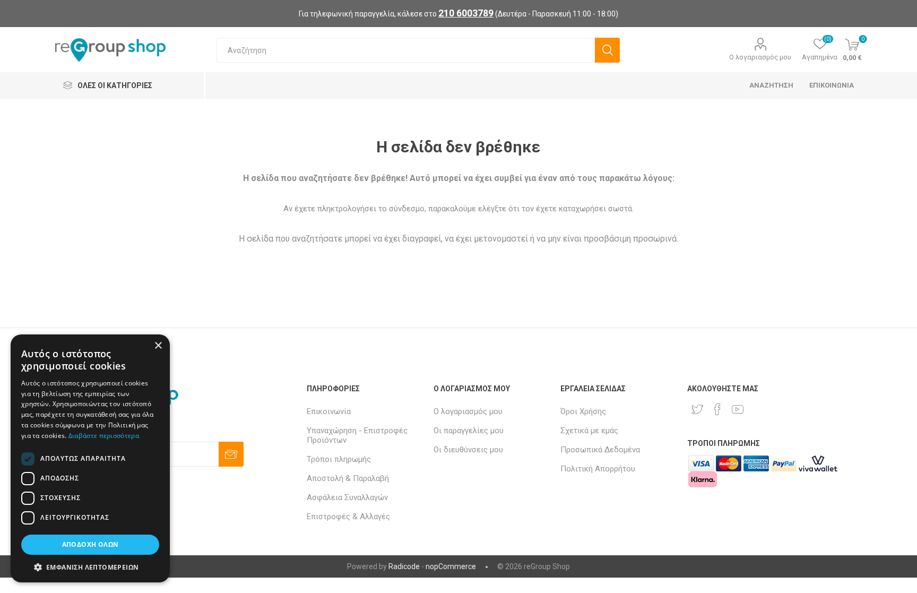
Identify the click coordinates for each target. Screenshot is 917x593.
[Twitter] (697, 409)
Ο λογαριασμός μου (760, 57)
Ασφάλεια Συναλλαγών (347, 497)
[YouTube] (737, 409)
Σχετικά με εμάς (589, 430)
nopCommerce (451, 566)
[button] (90, 567)
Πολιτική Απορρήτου (597, 469)
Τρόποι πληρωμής (339, 459)
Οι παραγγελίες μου (469, 430)
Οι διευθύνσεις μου (468, 449)
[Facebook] (717, 409)
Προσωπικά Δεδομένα (600, 449)
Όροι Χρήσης (583, 411)
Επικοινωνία (329, 411)
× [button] (158, 346)
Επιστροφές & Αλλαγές (348, 516)
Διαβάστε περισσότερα (103, 435)
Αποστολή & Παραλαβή (348, 478)
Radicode (404, 566)
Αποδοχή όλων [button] (90, 544)
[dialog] (90, 458)
